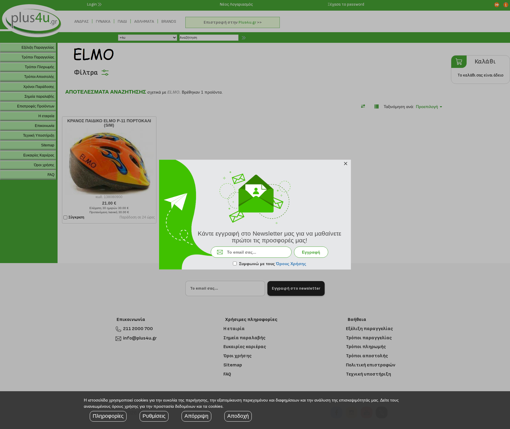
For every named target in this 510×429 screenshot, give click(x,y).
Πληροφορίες (108, 416)
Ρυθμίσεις (154, 416)
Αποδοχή (238, 416)
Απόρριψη (196, 416)
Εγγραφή (311, 252)
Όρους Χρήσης (291, 263)
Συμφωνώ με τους (272, 263)
